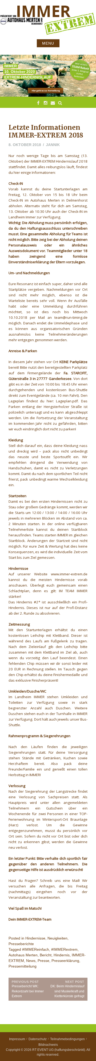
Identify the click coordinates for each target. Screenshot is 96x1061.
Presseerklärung (65, 960)
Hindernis (62, 955)
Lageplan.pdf (67, 401)
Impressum (17, 1039)
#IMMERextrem (64, 949)
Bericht (45, 955)
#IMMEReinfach (35, 949)
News (30, 960)
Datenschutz (38, 1039)
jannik (53, 145)
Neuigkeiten (57, 938)
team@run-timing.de (70, 317)
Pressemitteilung (23, 966)
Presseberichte (21, 944)
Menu (48, 43)
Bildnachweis (48, 1045)
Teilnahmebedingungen (67, 1039)
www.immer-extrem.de (69, 574)
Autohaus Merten (23, 955)
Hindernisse (35, 938)
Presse (43, 960)
